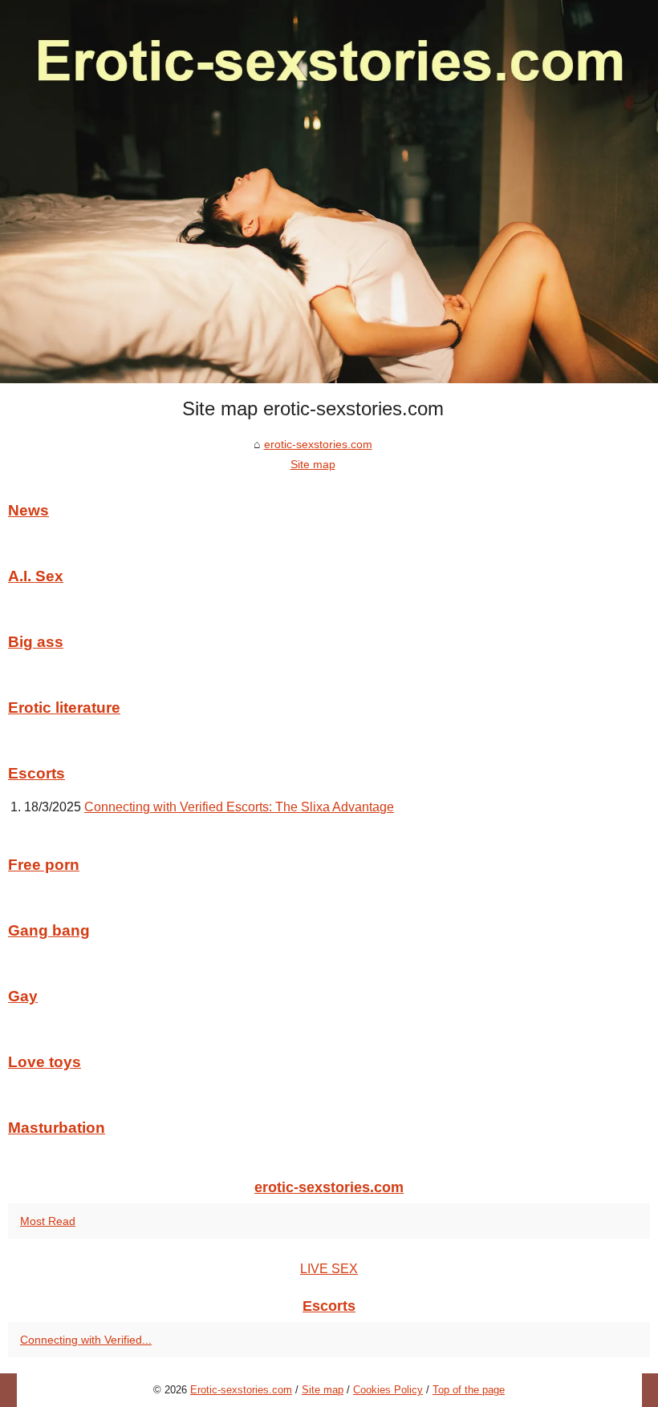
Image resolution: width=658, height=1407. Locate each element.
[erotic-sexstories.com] (329, 191)
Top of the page (469, 1390)
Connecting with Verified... (86, 1339)
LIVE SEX (329, 1269)
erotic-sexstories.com (318, 444)
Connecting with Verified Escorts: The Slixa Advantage (239, 807)
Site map (312, 464)
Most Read (47, 1221)
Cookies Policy (388, 1390)
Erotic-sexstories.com (241, 1390)
